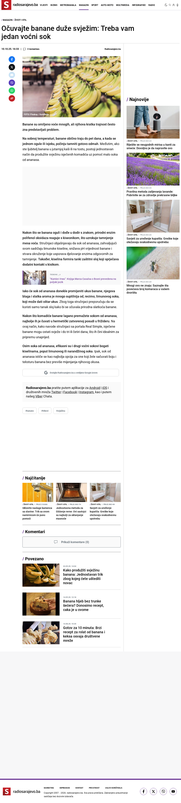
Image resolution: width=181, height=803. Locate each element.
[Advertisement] (71, 196)
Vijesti (44, 5)
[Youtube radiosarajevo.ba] (173, 791)
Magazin (84, 5)
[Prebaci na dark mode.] (166, 5)
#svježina (60, 410)
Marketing (49, 788)
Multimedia (122, 5)
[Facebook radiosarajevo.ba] (143, 791)
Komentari (35, 531)
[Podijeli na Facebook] (12, 59)
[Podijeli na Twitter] (12, 67)
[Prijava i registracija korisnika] (173, 5)
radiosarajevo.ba (75, 792)
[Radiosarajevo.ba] (21, 791)
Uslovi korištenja (113, 788)
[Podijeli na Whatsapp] (12, 90)
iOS (104, 388)
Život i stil (20, 19)
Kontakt (79, 788)
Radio (151, 5)
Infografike (139, 5)
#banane (29, 410)
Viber (39, 396)
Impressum (65, 788)
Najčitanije (35, 478)
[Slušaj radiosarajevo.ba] (177, 5)
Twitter (56, 392)
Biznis (54, 5)
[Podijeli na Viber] (12, 83)
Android (94, 388)
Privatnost (94, 788)
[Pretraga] (170, 5)
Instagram (86, 392)
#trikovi (44, 410)
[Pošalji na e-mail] (12, 75)
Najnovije (139, 99)
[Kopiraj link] (12, 98)
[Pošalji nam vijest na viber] (163, 791)
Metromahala (68, 5)
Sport (94, 5)
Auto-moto (107, 5)
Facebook (70, 392)
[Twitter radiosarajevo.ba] (153, 791)
